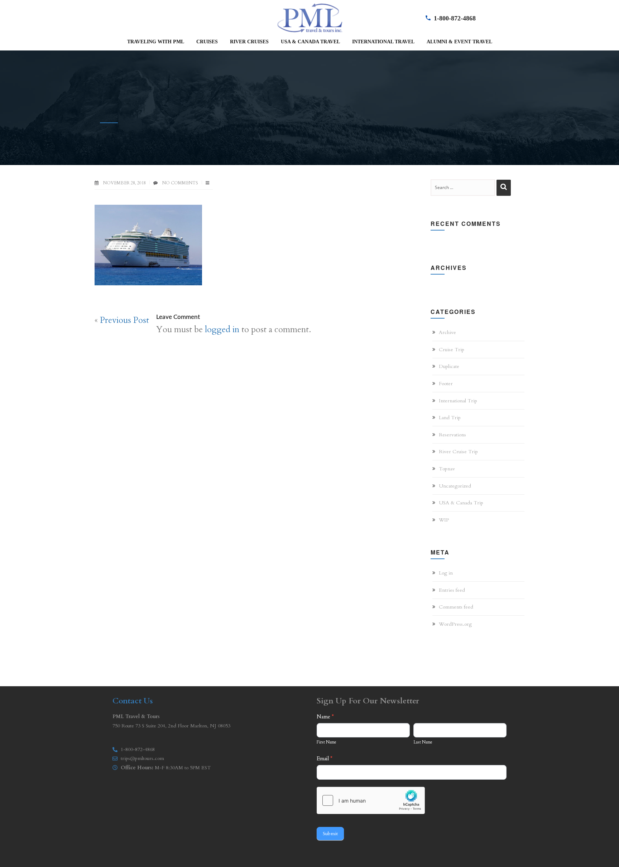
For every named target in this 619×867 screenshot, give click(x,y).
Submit (330, 833)
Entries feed (452, 590)
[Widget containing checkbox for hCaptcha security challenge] (371, 800)
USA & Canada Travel (310, 41)
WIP (444, 520)
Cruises (207, 41)
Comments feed (456, 607)
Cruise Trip (451, 349)
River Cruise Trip (458, 451)
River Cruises (249, 41)
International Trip (458, 400)
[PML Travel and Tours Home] (309, 17)
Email (324, 758)
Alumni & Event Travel (459, 41)
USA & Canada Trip (461, 502)
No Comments (180, 183)
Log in (446, 573)
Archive (447, 332)
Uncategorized (455, 486)
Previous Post (124, 320)
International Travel (383, 41)
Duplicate (449, 366)
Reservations (452, 434)
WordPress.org (455, 624)
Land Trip (450, 417)
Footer (446, 383)
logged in (222, 329)
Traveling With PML (155, 41)
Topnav (447, 468)
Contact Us (132, 701)
